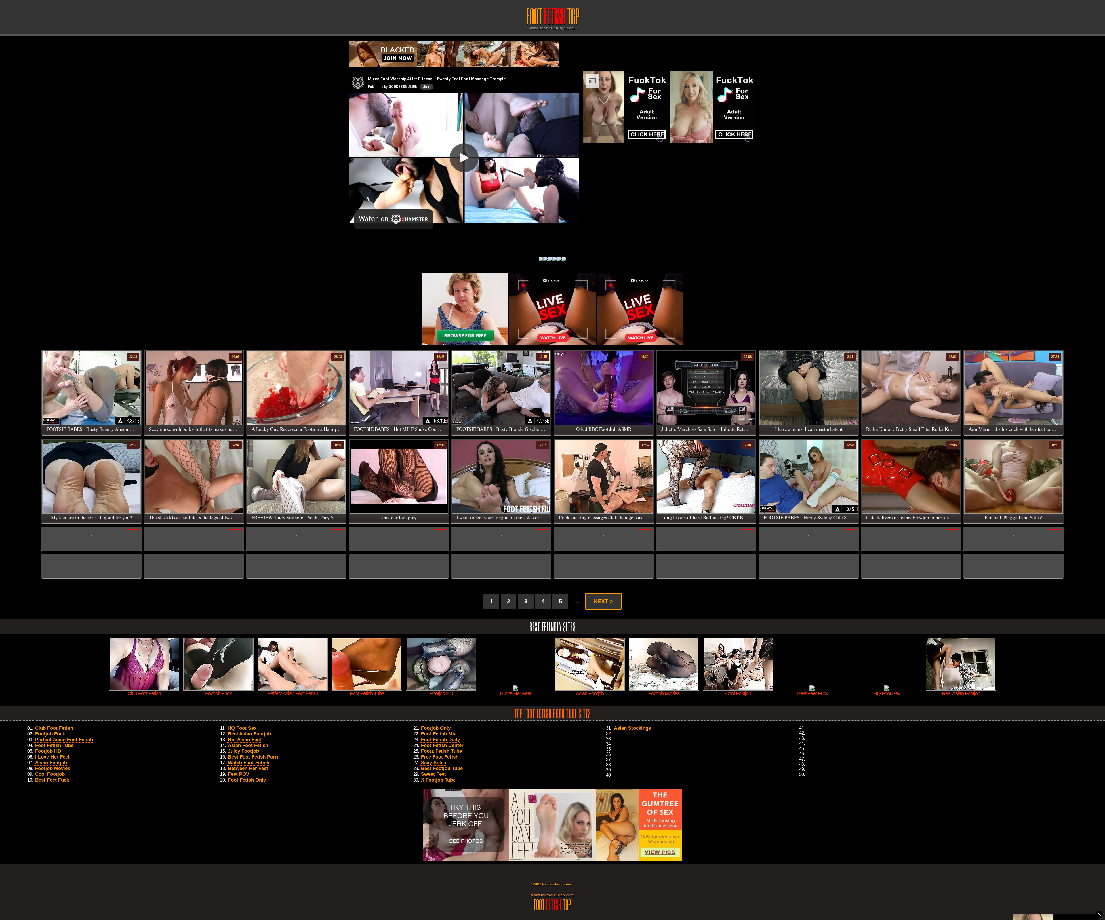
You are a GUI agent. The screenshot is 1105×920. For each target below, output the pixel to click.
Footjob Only (436, 728)
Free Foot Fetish (439, 757)
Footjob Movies (52, 768)
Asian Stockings (632, 728)
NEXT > (603, 601)
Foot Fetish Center (442, 745)
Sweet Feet (433, 774)
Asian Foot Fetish (248, 745)
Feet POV (238, 774)
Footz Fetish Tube (441, 751)
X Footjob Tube (438, 780)
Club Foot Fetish (54, 728)
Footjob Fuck (50, 734)
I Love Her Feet (52, 757)
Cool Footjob (50, 774)
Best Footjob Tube (442, 768)
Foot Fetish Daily (440, 739)
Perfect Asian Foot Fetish (64, 739)
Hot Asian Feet (244, 739)
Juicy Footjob (243, 751)
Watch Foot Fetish (248, 762)
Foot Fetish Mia (438, 734)
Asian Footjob (51, 762)
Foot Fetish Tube (54, 745)
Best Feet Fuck (52, 780)
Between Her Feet (248, 768)
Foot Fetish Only (247, 780)
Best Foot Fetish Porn (253, 757)
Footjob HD (48, 751)
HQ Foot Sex (242, 728)
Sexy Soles (433, 762)
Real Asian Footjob (249, 734)
